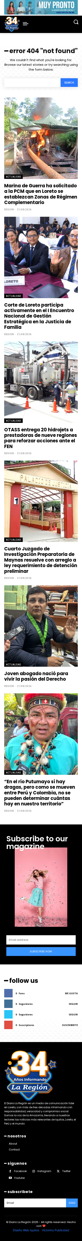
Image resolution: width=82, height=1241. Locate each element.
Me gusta (71, 993)
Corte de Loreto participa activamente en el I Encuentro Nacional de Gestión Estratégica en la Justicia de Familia (39, 316)
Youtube (19, 1178)
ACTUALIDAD (13, 176)
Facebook (20, 1171)
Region (9, 209)
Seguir (73, 1003)
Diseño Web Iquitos (26, 1230)
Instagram (44, 1171)
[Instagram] (33, 1171)
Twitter (66, 1171)
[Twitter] (58, 1171)
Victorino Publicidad (55, 1230)
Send (72, 1203)
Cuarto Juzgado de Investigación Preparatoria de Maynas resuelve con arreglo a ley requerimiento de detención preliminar (40, 560)
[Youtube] (10, 1178)
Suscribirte (70, 1025)
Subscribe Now (41, 951)
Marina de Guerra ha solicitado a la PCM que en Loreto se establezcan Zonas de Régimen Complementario (40, 194)
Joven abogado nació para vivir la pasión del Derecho (36, 676)
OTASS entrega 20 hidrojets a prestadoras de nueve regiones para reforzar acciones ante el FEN (40, 438)
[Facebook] (10, 1171)
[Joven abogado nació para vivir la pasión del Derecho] (41, 626)
